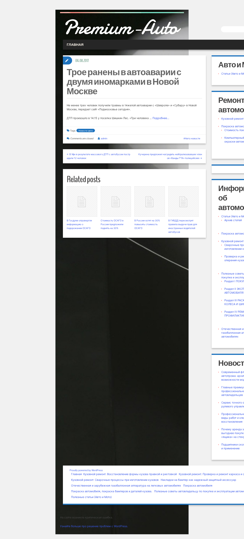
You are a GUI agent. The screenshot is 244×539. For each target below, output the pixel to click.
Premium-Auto (120, 27)
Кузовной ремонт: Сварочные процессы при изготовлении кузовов (115, 479)
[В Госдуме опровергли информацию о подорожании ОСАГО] (82, 201)
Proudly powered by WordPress (86, 470)
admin (104, 138)
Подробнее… (160, 118)
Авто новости (192, 138)
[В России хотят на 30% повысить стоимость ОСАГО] (149, 201)
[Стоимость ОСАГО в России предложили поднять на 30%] (116, 201)
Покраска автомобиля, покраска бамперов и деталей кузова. (111, 491)
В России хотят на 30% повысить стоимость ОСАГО (147, 224)
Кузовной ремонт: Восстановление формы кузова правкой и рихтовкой (130, 474)
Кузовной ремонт (232, 118)
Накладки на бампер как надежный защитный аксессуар (198, 479)
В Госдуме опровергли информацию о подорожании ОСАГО (79, 224)
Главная (76, 474)
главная (75, 44)
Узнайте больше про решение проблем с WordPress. (94, 526)
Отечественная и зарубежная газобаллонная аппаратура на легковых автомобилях (126, 485)
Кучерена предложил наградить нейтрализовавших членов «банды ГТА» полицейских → (170, 156)
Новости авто (86, 130)
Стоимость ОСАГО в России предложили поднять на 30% (112, 224)
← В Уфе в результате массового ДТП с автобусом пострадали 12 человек (98, 156)
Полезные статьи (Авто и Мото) (91, 497)
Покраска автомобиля (197, 485)
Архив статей (233, 220)
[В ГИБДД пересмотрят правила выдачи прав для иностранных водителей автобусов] (183, 201)
